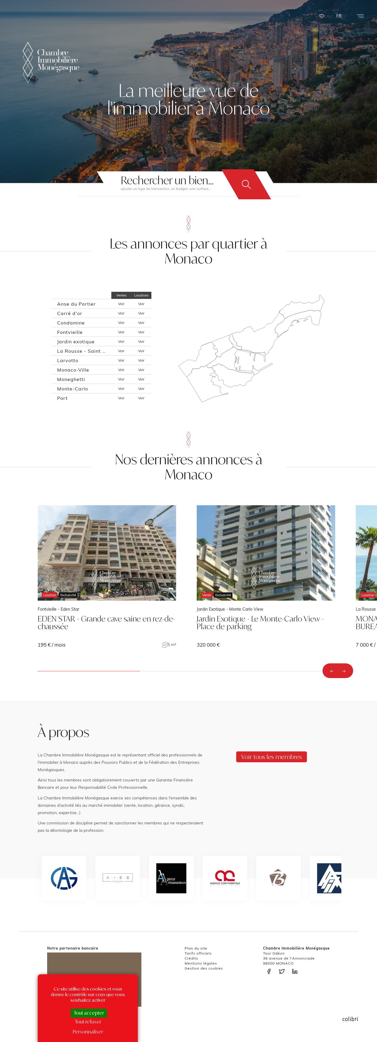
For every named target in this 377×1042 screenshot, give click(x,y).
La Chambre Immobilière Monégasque (51, 62)
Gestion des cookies (204, 968)
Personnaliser (88, 1032)
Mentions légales (201, 963)
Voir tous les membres (271, 757)
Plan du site (196, 948)
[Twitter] (283, 971)
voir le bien (107, 576)
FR (339, 16)
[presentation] (332, 670)
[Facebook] (270, 971)
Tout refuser (88, 1022)
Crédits (191, 958)
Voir (121, 303)
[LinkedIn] (296, 971)
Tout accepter (89, 1013)
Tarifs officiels (198, 953)
